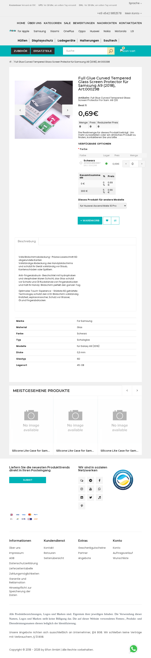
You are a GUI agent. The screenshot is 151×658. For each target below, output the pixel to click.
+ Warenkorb (89, 220)
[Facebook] (99, 480)
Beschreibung (27, 241)
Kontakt (49, 548)
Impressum (16, 553)
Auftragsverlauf (123, 553)
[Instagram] (81, 488)
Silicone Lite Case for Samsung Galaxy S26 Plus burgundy (75, 450)
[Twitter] (90, 497)
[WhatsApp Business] (99, 488)
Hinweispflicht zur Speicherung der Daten (20, 591)
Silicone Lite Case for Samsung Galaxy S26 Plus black (31, 450)
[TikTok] (99, 497)
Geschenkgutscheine (92, 548)
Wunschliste (121, 558)
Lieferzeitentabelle (21, 568)
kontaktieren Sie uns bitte (102, 137)
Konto (116, 548)
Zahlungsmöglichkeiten (24, 573)
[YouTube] (90, 488)
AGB (11, 558)
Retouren (50, 553)
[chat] (81, 480)
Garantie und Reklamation (17, 580)
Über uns (14, 548)
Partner (83, 553)
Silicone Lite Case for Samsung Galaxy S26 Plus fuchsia (120, 450)
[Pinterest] (81, 505)
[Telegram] (90, 480)
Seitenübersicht (54, 558)
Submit (27, 480)
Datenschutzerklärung (23, 563)
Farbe (83, 149)
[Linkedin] (81, 497)
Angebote (84, 558)
